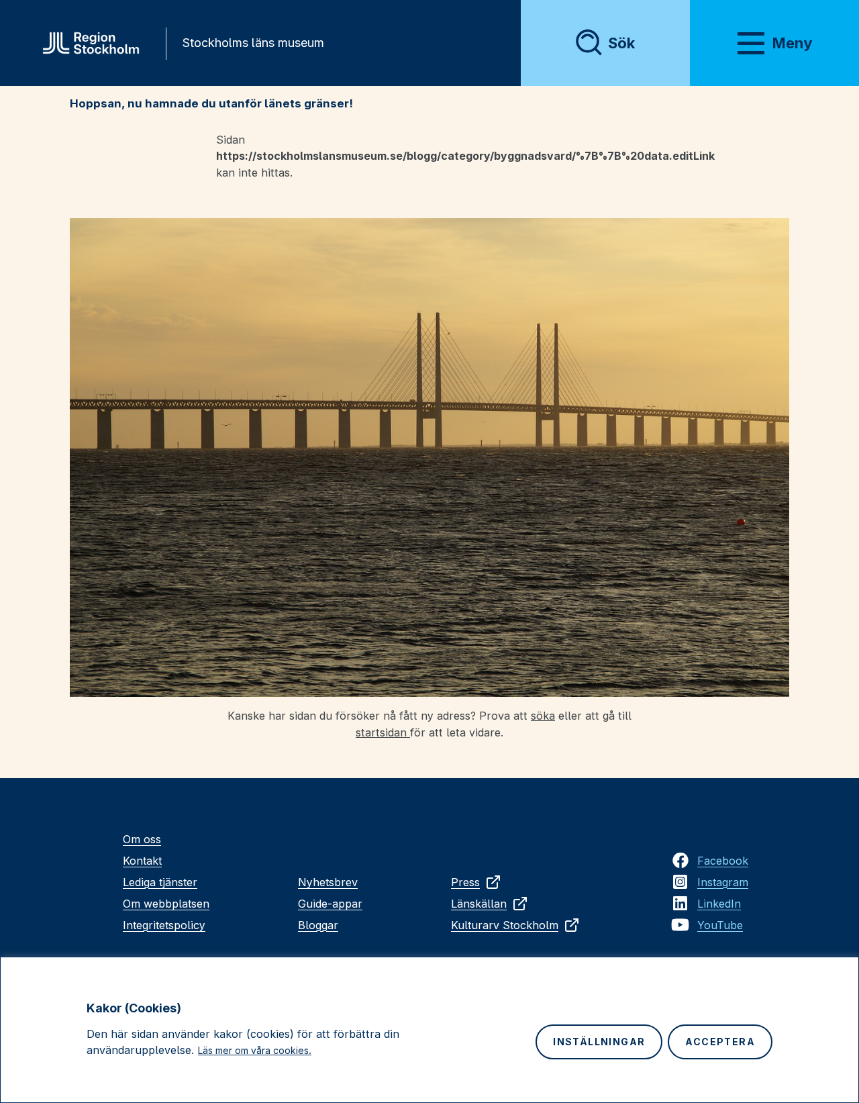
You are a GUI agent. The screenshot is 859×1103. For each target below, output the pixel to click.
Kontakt (142, 860)
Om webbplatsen (166, 903)
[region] (429, 1030)
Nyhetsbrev (328, 882)
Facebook (722, 860)
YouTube (720, 925)
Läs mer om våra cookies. (254, 1050)
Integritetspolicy (164, 925)
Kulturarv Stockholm (504, 925)
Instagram (722, 882)
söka (543, 715)
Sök (621, 43)
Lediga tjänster (160, 882)
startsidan (383, 732)
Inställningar (599, 1041)
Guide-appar (330, 903)
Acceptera (720, 1041)
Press (465, 882)
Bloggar (318, 925)
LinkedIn (719, 903)
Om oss (142, 839)
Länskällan (479, 903)
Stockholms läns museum (253, 43)
